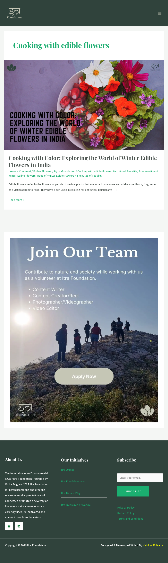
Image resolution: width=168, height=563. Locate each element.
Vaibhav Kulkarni (153, 545)
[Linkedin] (19, 526)
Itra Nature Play (71, 493)
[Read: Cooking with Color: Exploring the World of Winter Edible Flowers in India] (84, 105)
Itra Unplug (68, 470)
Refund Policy (125, 513)
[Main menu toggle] (159, 13)
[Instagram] (9, 526)
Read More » (16, 199)
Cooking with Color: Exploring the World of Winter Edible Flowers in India (83, 161)
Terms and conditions (130, 518)
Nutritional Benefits (125, 171)
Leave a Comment (20, 171)
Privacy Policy (126, 507)
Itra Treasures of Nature (76, 505)
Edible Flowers (42, 171)
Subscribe (133, 491)
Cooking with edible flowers (94, 171)
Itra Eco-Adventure (73, 481)
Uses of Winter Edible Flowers (55, 175)
